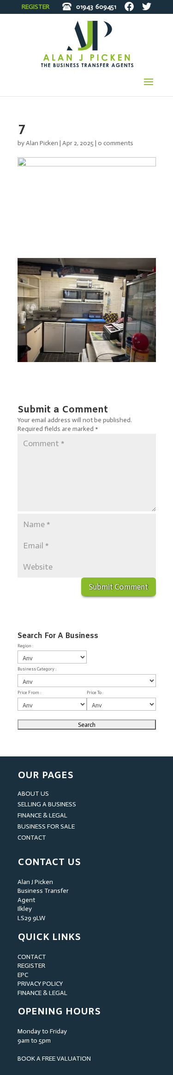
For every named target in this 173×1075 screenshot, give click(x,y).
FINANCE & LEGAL (42, 815)
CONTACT (32, 838)
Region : (25, 646)
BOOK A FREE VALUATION (54, 1059)
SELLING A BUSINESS (47, 804)
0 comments (115, 143)
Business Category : (37, 669)
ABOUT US (33, 794)
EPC (23, 975)
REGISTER (35, 7)
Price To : (95, 692)
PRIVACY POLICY (40, 984)
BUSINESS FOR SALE (46, 826)
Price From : (29, 692)
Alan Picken (42, 143)
